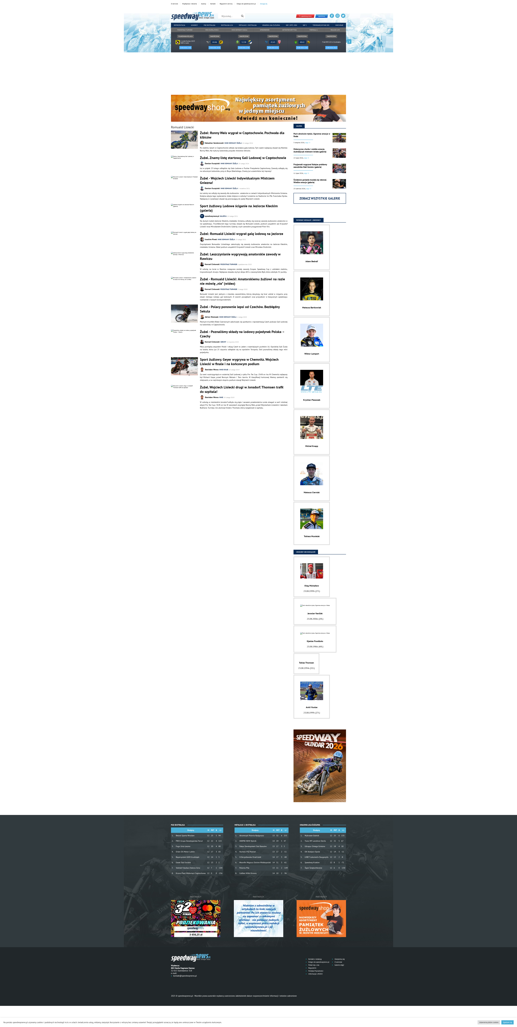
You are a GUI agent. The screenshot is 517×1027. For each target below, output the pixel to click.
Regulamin (312, 968)
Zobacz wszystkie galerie (319, 198)
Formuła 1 (314, 30)
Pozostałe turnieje (184, 30)
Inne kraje (339, 25)
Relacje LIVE (335, 30)
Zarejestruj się (339, 959)
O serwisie (174, 4)
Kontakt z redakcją (315, 959)
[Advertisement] (258, 74)
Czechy (223, 342)
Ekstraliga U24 (227, 25)
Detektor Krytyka (289, 30)
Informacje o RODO (315, 974)
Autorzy (203, 4)
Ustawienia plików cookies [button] (488, 1022)
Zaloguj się (263, 4)
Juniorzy (194, 25)
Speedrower (264, 30)
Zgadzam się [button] (507, 1022)
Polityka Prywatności (315, 971)
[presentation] (168, 41)
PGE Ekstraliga (209, 25)
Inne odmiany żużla (239, 30)
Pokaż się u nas (313, 965)
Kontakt (213, 4)
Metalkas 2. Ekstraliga (248, 25)
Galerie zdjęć (339, 965)
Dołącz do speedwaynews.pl (246, 4)
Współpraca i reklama (189, 4)
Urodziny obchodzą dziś (305, 552)
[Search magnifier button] (242, 16)
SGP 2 (305, 25)
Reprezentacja (179, 25)
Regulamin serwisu (226, 4)
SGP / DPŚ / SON (291, 25)
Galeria (223, 216)
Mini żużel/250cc (212, 30)
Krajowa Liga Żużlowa (271, 25)
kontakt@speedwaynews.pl (185, 975)
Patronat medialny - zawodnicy (308, 220)
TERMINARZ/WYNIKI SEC (321, 25)
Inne (221, 397)
